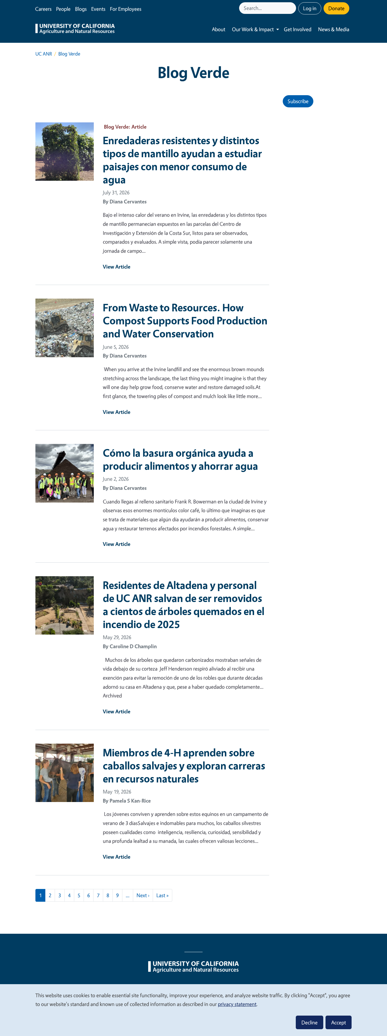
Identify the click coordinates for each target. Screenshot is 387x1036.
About (218, 29)
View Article (116, 266)
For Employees (125, 8)
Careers (43, 8)
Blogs (81, 8)
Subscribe (298, 101)
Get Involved (297, 29)
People (63, 8)
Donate (336, 8)
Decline (309, 1022)
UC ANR (43, 54)
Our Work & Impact (253, 29)
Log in (309, 8)
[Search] (292, 8)
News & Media (333, 29)
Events (98, 8)
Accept (338, 1022)
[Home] (75, 29)
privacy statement (237, 1004)
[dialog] (193, 1010)
